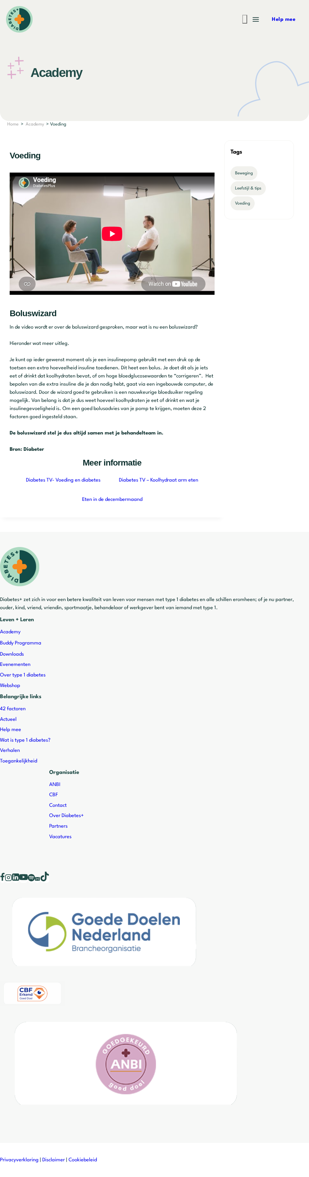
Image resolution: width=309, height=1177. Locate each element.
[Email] (37, 880)
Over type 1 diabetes (23, 675)
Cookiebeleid (82, 1160)
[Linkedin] (15, 880)
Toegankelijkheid (18, 761)
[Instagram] (8, 880)
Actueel (8, 719)
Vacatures (60, 836)
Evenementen (15, 664)
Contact (58, 805)
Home (13, 124)
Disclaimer (53, 1160)
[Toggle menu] (256, 19)
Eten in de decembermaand (112, 499)
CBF (53, 794)
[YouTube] (23, 880)
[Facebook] (2, 880)
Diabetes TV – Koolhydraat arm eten (158, 480)
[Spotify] (31, 880)
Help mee (10, 729)
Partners (58, 826)
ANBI (54, 784)
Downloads (12, 654)
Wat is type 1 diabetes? (25, 740)
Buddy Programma (20, 643)
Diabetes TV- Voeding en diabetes (63, 480)
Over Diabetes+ (66, 815)
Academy (35, 124)
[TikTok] (44, 880)
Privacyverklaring (19, 1160)
